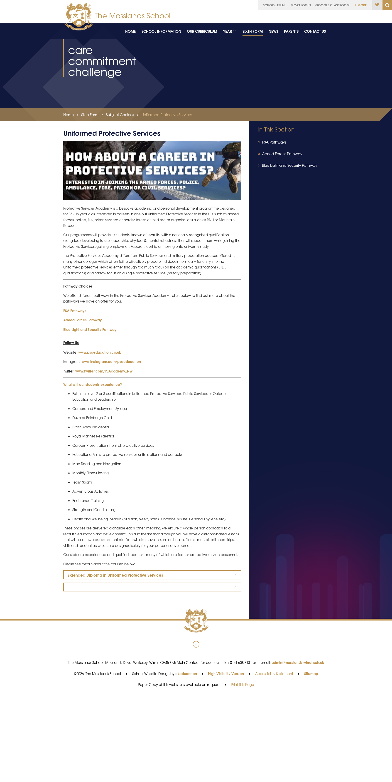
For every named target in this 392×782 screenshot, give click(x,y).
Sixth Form (89, 114)
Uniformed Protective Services (167, 114)
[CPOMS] (354, 15)
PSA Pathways (74, 310)
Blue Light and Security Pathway (90, 329)
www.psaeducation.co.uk (99, 352)
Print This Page (242, 684)
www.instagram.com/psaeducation (111, 361)
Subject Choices (120, 114)
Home (68, 114)
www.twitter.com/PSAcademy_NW (104, 371)
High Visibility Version (226, 673)
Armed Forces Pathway (82, 320)
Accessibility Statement (274, 673)
